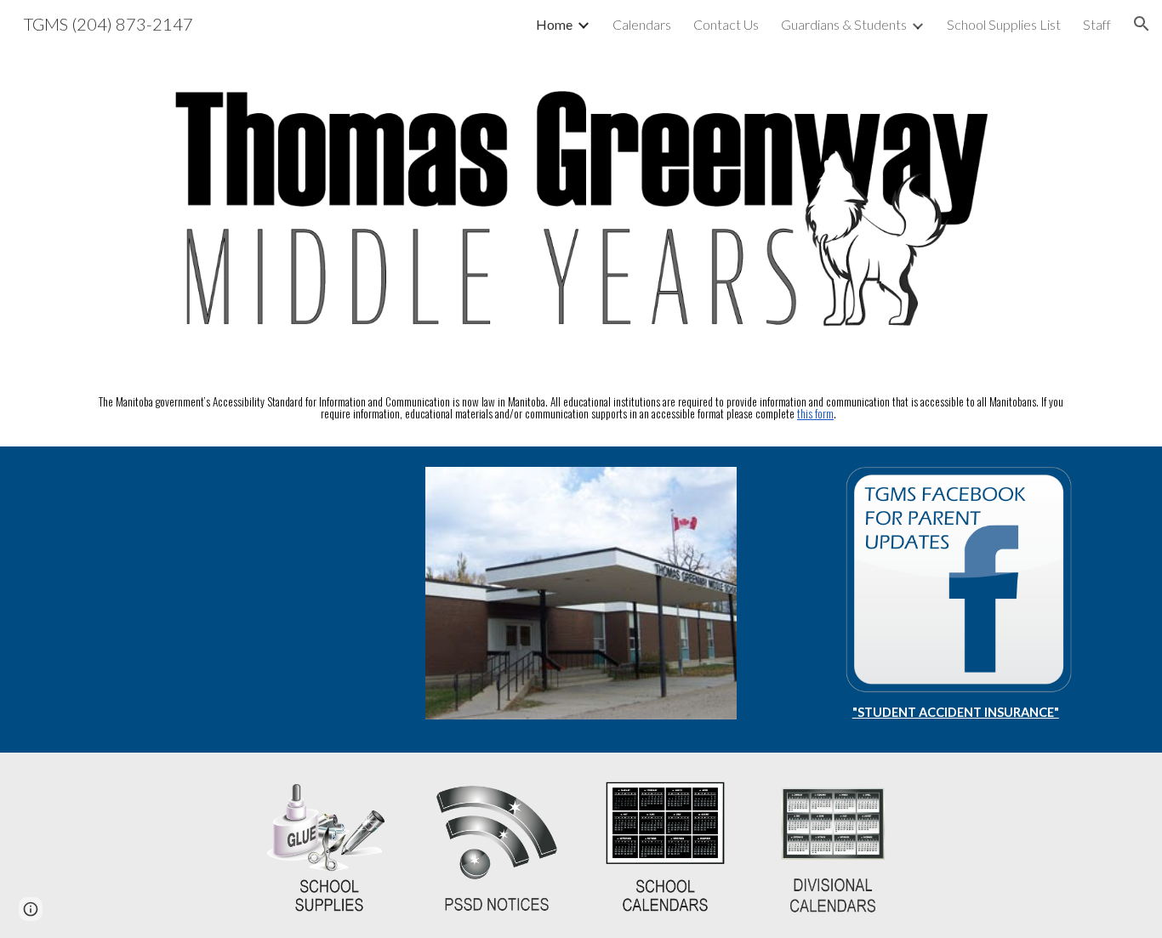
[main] (581, 408)
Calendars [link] (641, 24)
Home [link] (554, 24)
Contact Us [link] (726, 24)
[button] (1141, 23)
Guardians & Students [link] (844, 24)
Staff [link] (1097, 24)
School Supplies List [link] (1004, 24)
